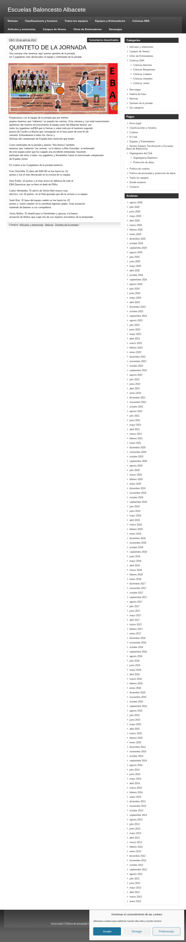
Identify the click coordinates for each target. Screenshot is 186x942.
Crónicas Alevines (142, 65)
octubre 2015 (136, 701)
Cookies (134, 132)
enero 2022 (135, 393)
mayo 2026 (135, 216)
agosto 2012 (136, 874)
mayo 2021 (135, 424)
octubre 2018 (136, 547)
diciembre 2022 (137, 356)
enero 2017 (135, 633)
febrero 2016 (136, 683)
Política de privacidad (76, 923)
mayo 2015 (135, 724)
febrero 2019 (136, 529)
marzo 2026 (136, 225)
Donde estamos (138, 182)
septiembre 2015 (138, 706)
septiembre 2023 (138, 316)
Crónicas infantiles (143, 78)
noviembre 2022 (138, 361)
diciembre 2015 (137, 692)
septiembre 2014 (138, 760)
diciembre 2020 (137, 447)
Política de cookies (140, 168)
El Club (133, 137)
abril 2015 (135, 728)
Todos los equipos (76, 20)
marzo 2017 (136, 624)
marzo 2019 (136, 524)
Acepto (107, 931)
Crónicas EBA (140, 20)
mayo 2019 (135, 515)
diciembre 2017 (137, 583)
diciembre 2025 (137, 238)
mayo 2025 (135, 266)
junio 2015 (135, 719)
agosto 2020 (136, 465)
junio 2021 (135, 420)
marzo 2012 (136, 896)
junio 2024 (135, 293)
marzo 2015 (136, 733)
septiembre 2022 (138, 370)
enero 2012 (135, 901)
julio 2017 (135, 606)
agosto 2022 (136, 375)
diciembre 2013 (137, 801)
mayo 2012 (135, 887)
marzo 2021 (136, 434)
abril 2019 (135, 520)
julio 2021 (135, 415)
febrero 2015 (136, 738)
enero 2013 (135, 851)
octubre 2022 (136, 365)
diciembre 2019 (137, 488)
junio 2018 (135, 556)
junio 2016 (135, 665)
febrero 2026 (136, 229)
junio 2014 (135, 774)
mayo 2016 (135, 669)
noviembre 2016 (138, 642)
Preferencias (166, 931)
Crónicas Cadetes (142, 74)
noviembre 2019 (138, 493)
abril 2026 (135, 220)
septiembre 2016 (138, 651)
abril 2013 (135, 837)
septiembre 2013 (138, 815)
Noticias (13, 20)
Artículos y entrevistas (22, 29)
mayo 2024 (135, 297)
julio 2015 (135, 715)
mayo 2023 (135, 334)
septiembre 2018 (138, 551)
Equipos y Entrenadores (110, 20)
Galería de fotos (138, 94)
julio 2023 (135, 325)
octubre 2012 (136, 865)
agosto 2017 (136, 601)
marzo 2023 (136, 343)
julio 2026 (135, 207)
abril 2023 (135, 338)
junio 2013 (135, 828)
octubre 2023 (136, 311)
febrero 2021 (136, 438)
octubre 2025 (136, 243)
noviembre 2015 (138, 697)
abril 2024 (135, 302)
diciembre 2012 (137, 856)
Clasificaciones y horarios (41, 20)
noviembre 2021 (138, 402)
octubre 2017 (136, 592)
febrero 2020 (136, 479)
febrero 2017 (136, 629)
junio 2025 (135, 261)
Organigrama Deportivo (145, 157)
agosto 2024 (136, 284)
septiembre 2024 (138, 279)
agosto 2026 (136, 202)
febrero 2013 (136, 846)
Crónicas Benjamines (144, 69)
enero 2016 (135, 688)
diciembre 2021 (137, 397)
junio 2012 (135, 883)
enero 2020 (135, 483)
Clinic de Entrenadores (87, 29)
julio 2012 (135, 878)
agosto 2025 (136, 252)
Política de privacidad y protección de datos (153, 173)
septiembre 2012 (138, 869)
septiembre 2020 (138, 461)
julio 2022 (135, 379)
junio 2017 (135, 610)
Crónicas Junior (141, 83)
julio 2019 (135, 506)
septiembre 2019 (138, 502)
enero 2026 (135, 234)
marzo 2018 (136, 570)
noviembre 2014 (138, 751)
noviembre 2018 (138, 542)
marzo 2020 (136, 474)
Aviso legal (135, 123)
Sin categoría (136, 107)
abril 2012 (135, 892)
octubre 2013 (136, 810)
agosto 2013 (136, 819)
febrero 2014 (136, 792)
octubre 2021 (136, 406)
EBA (11, 40)
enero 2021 (135, 443)
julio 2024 (135, 288)
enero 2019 (135, 533)
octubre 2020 (136, 456)
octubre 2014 (136, 756)
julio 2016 (135, 660)
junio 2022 (135, 384)
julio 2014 (135, 769)
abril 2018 (135, 565)
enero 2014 (135, 797)
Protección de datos (143, 162)
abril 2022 (135, 388)
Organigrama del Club (141, 153)
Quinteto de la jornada (66, 224)
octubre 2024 (136, 275)
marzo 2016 (136, 679)
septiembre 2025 (138, 247)
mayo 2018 (135, 561)
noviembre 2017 (138, 588)
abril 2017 (135, 620)
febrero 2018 (136, 574)
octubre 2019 (136, 497)
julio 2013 (135, 824)
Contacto (134, 186)
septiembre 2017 (138, 597)
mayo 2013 (135, 833)
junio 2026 (135, 211)
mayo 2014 (135, 778)
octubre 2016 (136, 647)
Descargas (115, 29)
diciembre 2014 (137, 747)
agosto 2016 (136, 656)
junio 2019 (135, 511)
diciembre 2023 (137, 306)
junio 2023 (135, 329)
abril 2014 (135, 783)
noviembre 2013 (138, 806)
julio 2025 (135, 257)
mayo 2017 (135, 615)
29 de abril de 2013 (26, 40)
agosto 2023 (136, 320)
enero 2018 (135, 579)
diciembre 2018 (137, 538)
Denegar (137, 931)
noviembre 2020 (138, 452)
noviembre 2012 (138, 860)
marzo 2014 (136, 787)
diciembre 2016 (137, 638)
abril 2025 (135, 270)
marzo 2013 (136, 842)
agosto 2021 (136, 411)
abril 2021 (135, 429)
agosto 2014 (136, 765)
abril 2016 (135, 674)
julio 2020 (135, 470)
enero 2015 (135, 742)
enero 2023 (135, 352)
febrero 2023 (136, 347)
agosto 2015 (136, 710)
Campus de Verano (54, 29)
